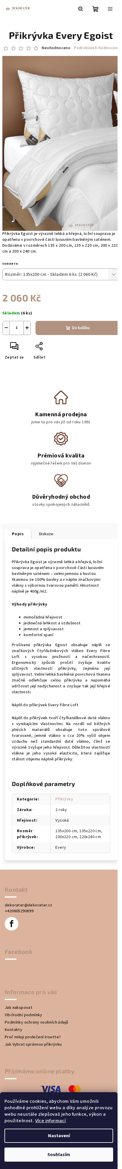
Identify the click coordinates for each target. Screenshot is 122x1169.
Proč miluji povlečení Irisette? (33, 1037)
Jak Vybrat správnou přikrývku (33, 1044)
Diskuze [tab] (46, 534)
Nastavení (59, 1135)
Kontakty (13, 1030)
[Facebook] (11, 924)
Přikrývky (64, 799)
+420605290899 (19, 911)
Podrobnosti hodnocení (96, 48)
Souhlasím (58, 1154)
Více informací (50, 1120)
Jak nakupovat (18, 1008)
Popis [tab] (18, 534)
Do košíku (81, 328)
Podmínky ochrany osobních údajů (36, 1022)
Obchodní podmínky (23, 1015)
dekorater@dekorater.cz (28, 905)
